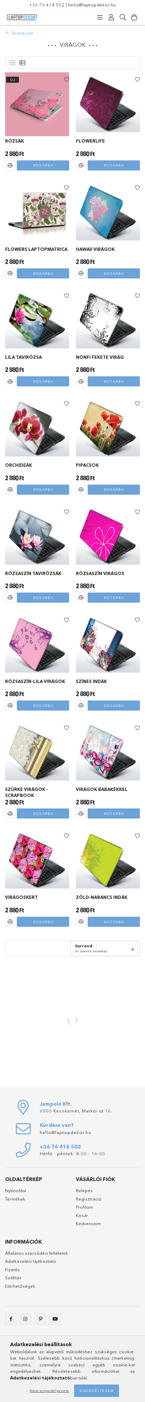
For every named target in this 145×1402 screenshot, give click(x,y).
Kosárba (43, 165)
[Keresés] (122, 17)
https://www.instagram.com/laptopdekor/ (25, 1319)
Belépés (84, 1190)
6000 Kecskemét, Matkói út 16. (76, 1110)
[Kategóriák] (100, 17)
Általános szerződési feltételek (36, 1253)
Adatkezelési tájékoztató (30, 1261)
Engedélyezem (97, 1390)
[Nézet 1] (12, 63)
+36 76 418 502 (46, 4)
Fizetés (12, 1269)
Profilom (84, 1207)
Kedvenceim (88, 1223)
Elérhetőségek (20, 1286)
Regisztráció (89, 1199)
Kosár (82, 1215)
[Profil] (111, 17)
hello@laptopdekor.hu (92, 4)
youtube (55, 1319)
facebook (11, 1319)
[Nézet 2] (22, 63)
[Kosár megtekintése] (134, 17)
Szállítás (13, 1277)
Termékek (15, 1199)
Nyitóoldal (15, 1190)
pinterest (40, 1319)
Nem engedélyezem (49, 1390)
